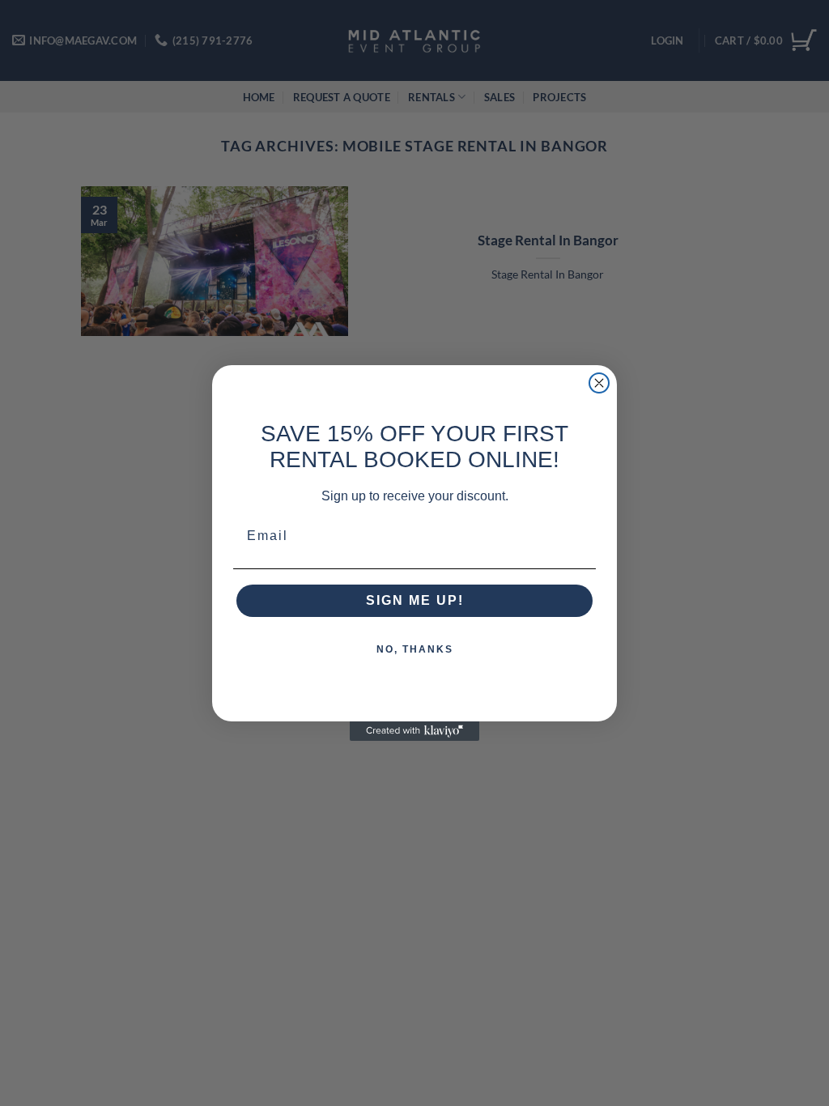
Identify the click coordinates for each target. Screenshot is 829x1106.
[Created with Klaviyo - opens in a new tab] (414, 731)
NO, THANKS (414, 649)
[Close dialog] (599, 383)
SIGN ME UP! (415, 600)
